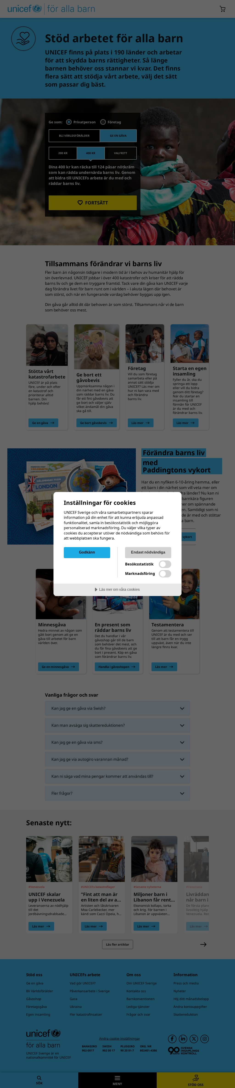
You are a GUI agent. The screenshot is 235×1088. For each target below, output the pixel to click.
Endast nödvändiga (148, 552)
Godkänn (87, 552)
